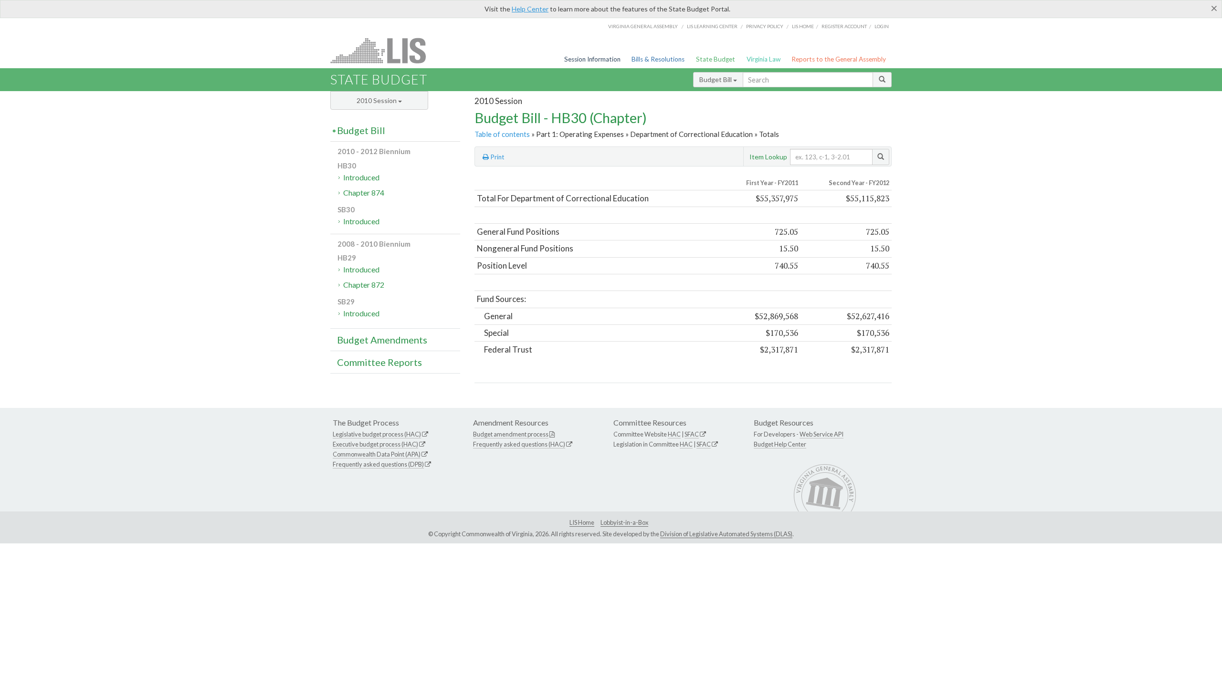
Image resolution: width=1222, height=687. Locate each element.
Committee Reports (379, 362)
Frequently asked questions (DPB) (378, 464)
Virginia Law (763, 59)
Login (881, 26)
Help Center (530, 9)
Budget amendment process (510, 434)
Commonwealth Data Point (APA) (377, 454)
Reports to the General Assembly (838, 59)
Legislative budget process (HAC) (377, 434)
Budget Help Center (780, 444)
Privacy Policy (764, 26)
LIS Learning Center (712, 26)
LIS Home (581, 522)
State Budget (715, 59)
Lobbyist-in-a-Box (624, 522)
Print (497, 157)
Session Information (592, 59)
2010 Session (377, 100)
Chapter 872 (363, 284)
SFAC (692, 434)
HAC (674, 434)
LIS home (803, 26)
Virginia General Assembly (643, 26)
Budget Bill (716, 79)
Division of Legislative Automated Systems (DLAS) (726, 534)
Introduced (361, 177)
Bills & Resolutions (658, 59)
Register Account (844, 26)
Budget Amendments (382, 339)
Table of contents (502, 134)
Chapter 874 (363, 192)
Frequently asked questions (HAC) (519, 444)
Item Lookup (768, 157)
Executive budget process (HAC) (375, 444)
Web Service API (821, 434)
